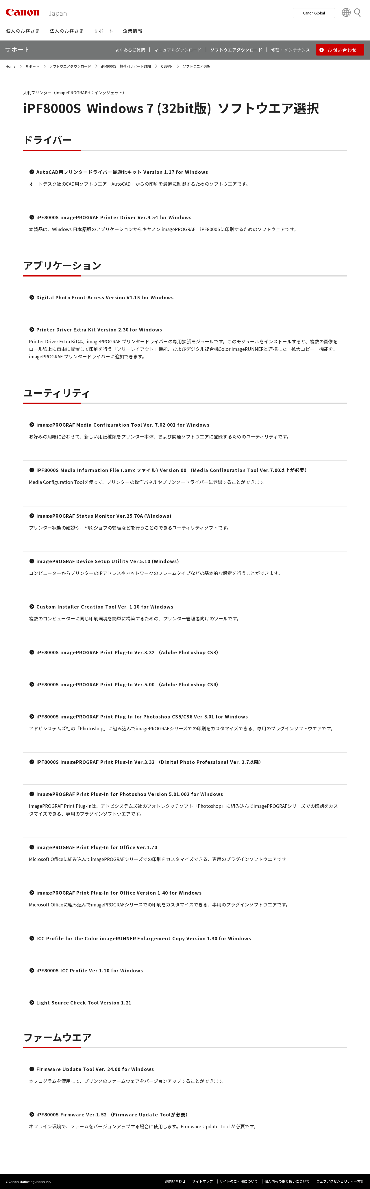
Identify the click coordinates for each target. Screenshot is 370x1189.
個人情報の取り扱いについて (287, 1181)
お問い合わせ (175, 1181)
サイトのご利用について (239, 1181)
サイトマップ (202, 1181)
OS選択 (167, 66)
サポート (32, 66)
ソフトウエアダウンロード (70, 66)
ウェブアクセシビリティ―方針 (340, 1181)
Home (10, 66)
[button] (23, 30)
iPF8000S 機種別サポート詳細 (126, 66)
